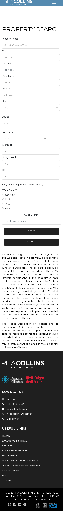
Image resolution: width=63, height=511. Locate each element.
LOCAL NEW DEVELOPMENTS (20, 460)
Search (31, 241)
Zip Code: (7, 63)
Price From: (8, 76)
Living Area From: (11, 157)
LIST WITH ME (10, 470)
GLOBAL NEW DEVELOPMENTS (21, 465)
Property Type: (10, 38)
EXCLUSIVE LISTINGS (14, 440)
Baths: (5, 116)
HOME (6, 435)
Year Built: (7, 145)
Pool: (5, 203)
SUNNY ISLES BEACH (14, 450)
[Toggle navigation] (54, 3)
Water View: (8, 194)
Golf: (4, 199)
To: (3, 169)
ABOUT (6, 475)
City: (4, 51)
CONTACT (8, 480)
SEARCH (7, 445)
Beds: (5, 101)
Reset (31, 231)
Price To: (6, 88)
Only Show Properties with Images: (21, 184)
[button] (31, 45)
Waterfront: (8, 190)
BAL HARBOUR (11, 455)
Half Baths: (8, 132)
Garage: (6, 208)
